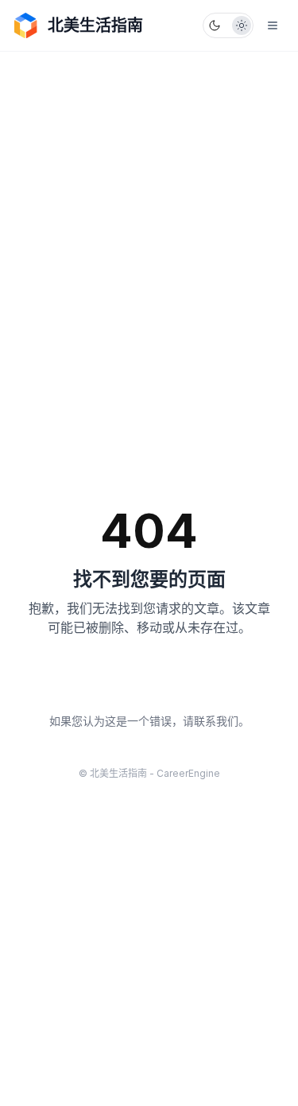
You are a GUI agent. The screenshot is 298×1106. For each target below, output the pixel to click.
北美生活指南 (95, 25)
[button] (228, 25)
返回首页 (149, 681)
